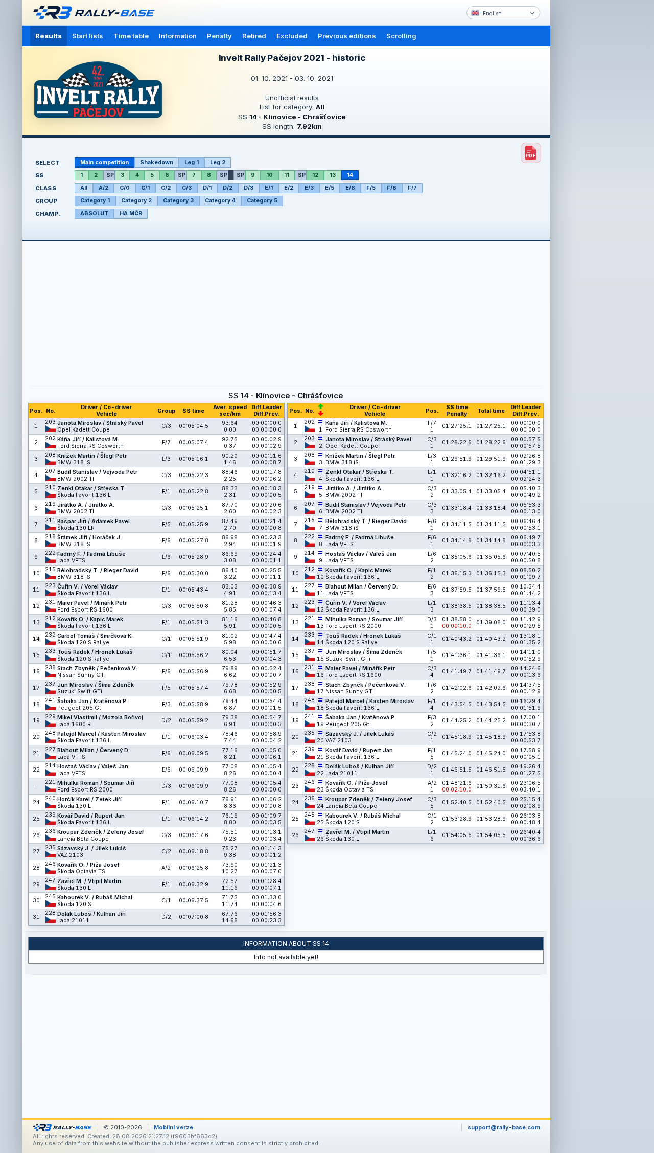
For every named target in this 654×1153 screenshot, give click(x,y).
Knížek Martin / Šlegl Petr (92, 456)
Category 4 (220, 200)
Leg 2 (217, 162)
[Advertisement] (594, 158)
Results (48, 36)
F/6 (391, 188)
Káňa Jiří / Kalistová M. (88, 439)
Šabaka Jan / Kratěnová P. (92, 701)
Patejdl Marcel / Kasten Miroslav (101, 734)
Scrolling (401, 36)
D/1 (207, 188)
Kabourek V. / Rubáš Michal (94, 897)
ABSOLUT (94, 213)
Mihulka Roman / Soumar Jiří (95, 783)
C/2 (166, 188)
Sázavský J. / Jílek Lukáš (91, 848)
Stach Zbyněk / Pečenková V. (97, 668)
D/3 (248, 188)
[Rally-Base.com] (96, 13)
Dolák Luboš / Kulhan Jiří (91, 914)
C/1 (145, 188)
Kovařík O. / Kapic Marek (90, 619)
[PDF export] (531, 153)
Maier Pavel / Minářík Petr (92, 603)
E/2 (288, 188)
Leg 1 (191, 162)
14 (350, 175)
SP (110, 175)
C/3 (187, 188)
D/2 (227, 188)
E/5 (329, 188)
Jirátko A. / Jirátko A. (85, 505)
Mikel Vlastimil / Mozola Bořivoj (100, 717)
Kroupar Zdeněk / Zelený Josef (100, 832)
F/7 (412, 188)
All (83, 188)
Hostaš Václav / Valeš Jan (92, 766)
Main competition (104, 162)
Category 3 (178, 200)
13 (333, 175)
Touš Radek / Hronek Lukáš (95, 652)
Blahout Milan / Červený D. (93, 750)
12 (315, 175)
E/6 (350, 188)
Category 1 (95, 200)
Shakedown (156, 162)
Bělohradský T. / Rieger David (97, 570)
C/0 (125, 188)
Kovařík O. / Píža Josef (88, 865)
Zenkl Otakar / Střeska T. (91, 488)
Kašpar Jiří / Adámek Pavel (93, 521)
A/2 (103, 188)
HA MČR (131, 213)
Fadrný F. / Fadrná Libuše (91, 554)
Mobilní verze (173, 1127)
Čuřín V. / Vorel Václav (87, 586)
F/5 (371, 188)
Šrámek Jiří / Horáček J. (89, 537)
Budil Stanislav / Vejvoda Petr (97, 472)
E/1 (269, 188)
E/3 (309, 188)
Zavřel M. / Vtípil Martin (89, 881)
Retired (254, 36)
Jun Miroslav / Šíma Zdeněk (95, 685)
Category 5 (262, 200)
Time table (131, 36)
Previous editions (347, 36)
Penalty (219, 36)
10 (269, 175)
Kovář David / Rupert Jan (91, 815)
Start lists (87, 36)
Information (178, 36)
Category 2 (136, 200)
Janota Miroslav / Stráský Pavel (100, 423)
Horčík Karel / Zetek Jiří (89, 799)
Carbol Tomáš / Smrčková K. (95, 635)
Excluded (292, 36)
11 (286, 175)
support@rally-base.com (504, 1127)
